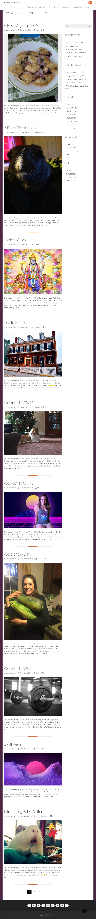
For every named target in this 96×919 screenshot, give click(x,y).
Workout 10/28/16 (19, 668)
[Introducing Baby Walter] (33, 842)
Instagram (65, 7)
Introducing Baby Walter (23, 811)
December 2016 (71, 121)
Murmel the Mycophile (13, 3)
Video (68, 154)
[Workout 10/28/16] (33, 696)
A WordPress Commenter (74, 86)
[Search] (90, 2)
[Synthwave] (33, 769)
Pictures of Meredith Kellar (80, 7)
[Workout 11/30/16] (33, 510)
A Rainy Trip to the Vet (22, 128)
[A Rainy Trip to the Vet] (33, 175)
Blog (37, 30)
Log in (68, 171)
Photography (44, 816)
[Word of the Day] (33, 601)
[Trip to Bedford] (33, 353)
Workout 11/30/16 (19, 483)
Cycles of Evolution (19, 240)
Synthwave (13, 744)
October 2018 (71, 115)
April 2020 (70, 104)
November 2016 (72, 125)
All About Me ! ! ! (54, 7)
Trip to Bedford (16, 322)
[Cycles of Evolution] (33, 271)
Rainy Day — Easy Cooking (76, 53)
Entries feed (71, 174)
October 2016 (71, 128)
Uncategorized (72, 151)
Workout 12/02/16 (19, 403)
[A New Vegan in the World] (33, 68)
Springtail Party (72, 46)
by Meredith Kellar (10, 30)
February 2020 (71, 108)
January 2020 (71, 111)
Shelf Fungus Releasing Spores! (78, 43)
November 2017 (72, 118)
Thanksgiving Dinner (74, 56)
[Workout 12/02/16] (33, 433)
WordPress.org (72, 181)
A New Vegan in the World (25, 25)
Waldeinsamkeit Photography (36, 7)
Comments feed (72, 177)
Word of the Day (17, 554)
